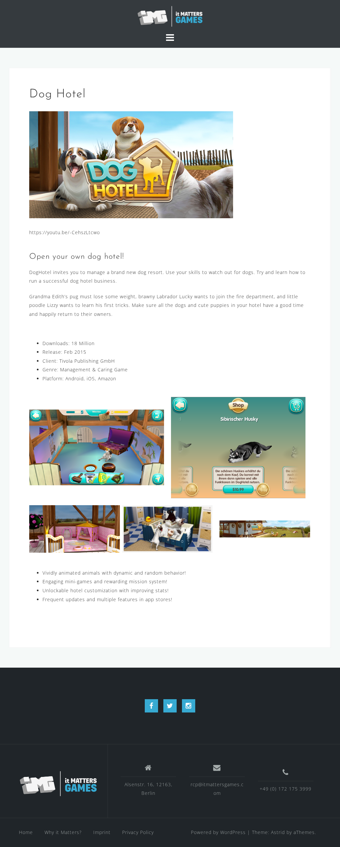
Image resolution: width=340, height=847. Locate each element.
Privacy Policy (138, 832)
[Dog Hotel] (131, 164)
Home (26, 832)
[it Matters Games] (58, 783)
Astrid (278, 832)
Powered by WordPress (218, 832)
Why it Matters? (63, 832)
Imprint (102, 832)
